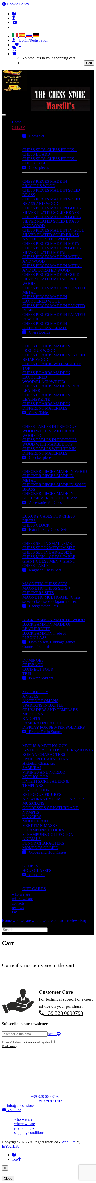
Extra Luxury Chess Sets (46, 530)
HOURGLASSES (36, 870)
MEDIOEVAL (34, 714)
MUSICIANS (33, 803)
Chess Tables (37, 413)
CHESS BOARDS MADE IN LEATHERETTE (46, 397)
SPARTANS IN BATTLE (43, 705)
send (52, 1034)
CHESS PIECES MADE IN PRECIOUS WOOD (44, 183)
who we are (21, 894)
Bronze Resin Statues (44, 732)
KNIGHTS (31, 718)
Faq (15, 912)
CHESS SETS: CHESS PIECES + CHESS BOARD (49, 152)
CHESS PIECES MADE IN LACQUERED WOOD (44, 299)
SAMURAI (31, 768)
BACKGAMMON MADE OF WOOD (53, 620)
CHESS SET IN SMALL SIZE (47, 543)
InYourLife (10, 1146)
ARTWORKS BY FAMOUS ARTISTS (53, 799)
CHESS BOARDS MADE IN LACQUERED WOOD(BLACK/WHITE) (46, 377)
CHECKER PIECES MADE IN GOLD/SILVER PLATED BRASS (50, 495)
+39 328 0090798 (63, 1013)
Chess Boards (38, 332)
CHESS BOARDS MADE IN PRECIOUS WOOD (46, 348)
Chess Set (35, 136)
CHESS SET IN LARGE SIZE (47, 552)
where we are (22, 899)
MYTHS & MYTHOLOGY (44, 746)
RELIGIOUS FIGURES (41, 794)
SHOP (18, 127)
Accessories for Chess (44, 502)
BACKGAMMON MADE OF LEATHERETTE (46, 626)
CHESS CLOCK (36, 525)
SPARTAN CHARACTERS (45, 759)
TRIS (26, 674)
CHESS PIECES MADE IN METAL (52, 243)
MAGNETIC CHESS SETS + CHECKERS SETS (46, 590)
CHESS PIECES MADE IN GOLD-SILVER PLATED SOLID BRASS (51, 210)
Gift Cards (35, 875)
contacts (18, 903)
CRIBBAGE (32, 665)
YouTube (13, 1110)
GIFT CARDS (34, 889)
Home (16, 122)
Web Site (68, 1142)
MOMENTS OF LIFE (40, 848)
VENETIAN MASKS (40, 825)
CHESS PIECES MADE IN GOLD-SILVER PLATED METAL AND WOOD (51, 279)
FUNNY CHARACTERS (43, 843)
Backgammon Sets (42, 606)
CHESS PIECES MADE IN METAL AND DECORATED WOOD (52, 268)
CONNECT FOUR (37, 669)
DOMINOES (33, 660)
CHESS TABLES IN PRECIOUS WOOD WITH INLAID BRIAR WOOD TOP (49, 430)
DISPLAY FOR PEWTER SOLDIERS (53, 727)
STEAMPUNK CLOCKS (43, 830)
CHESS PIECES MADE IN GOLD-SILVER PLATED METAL (51, 250)
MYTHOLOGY (35, 692)
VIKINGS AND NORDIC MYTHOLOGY (43, 774)
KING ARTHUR (36, 790)
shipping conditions (29, 1132)
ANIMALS (31, 839)
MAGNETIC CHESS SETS (44, 584)
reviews (18, 908)
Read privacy (9, 1046)
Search (53, 930)
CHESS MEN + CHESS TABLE (48, 557)
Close (8, 1178)
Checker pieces (39, 457)
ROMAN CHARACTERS (43, 754)
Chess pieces (37, 167)
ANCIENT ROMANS (40, 701)
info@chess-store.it (22, 1105)
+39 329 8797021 (50, 1101)
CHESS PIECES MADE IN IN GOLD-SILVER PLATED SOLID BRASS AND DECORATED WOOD (54, 234)
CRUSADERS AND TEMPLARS (50, 710)
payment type (24, 1128)
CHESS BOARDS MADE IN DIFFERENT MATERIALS (46, 406)
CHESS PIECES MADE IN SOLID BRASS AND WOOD (51, 201)
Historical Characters (38, 763)
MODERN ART (35, 821)
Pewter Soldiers (39, 678)
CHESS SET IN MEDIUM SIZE (48, 548)
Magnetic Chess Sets (43, 570)
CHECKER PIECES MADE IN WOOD (54, 471)
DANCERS (31, 817)
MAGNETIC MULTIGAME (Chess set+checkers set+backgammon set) (51, 599)
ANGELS (30, 696)
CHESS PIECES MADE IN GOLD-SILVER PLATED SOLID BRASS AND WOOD (51, 221)
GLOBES (30, 866)
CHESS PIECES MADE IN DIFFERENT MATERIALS (44, 325)
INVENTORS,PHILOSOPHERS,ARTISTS (57, 750)
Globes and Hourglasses (46, 852)
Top (15, 1159)
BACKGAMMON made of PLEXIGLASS (44, 635)
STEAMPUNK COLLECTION (47, 834)
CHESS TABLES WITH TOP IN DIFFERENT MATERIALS (49, 451)
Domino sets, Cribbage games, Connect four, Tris (49, 644)
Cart (89, 63)
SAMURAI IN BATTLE (42, 723)
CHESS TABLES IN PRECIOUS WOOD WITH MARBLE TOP (49, 442)
